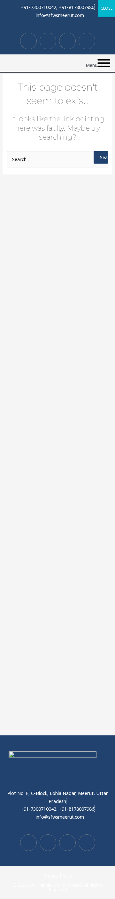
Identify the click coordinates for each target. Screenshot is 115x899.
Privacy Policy (57, 875)
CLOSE (106, 8)
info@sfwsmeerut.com (60, 15)
